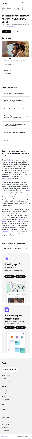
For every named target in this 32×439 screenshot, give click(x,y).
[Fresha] (5, 3)
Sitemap (4, 386)
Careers (4, 378)
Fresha (9, 160)
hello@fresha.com (7, 232)
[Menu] (28, 3)
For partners (5, 393)
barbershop (5, 178)
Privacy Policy (5, 412)
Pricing (3, 396)
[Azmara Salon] (15, 61)
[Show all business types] (28, 248)
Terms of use (5, 417)
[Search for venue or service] (23, 3)
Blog (3, 383)
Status (3, 404)
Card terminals (5, 399)
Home (3, 8)
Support (4, 402)
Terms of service (6, 414)
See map (12, 26)
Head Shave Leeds (11, 10)
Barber (9, 8)
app (28, 191)
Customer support (6, 381)
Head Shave (16, 8)
